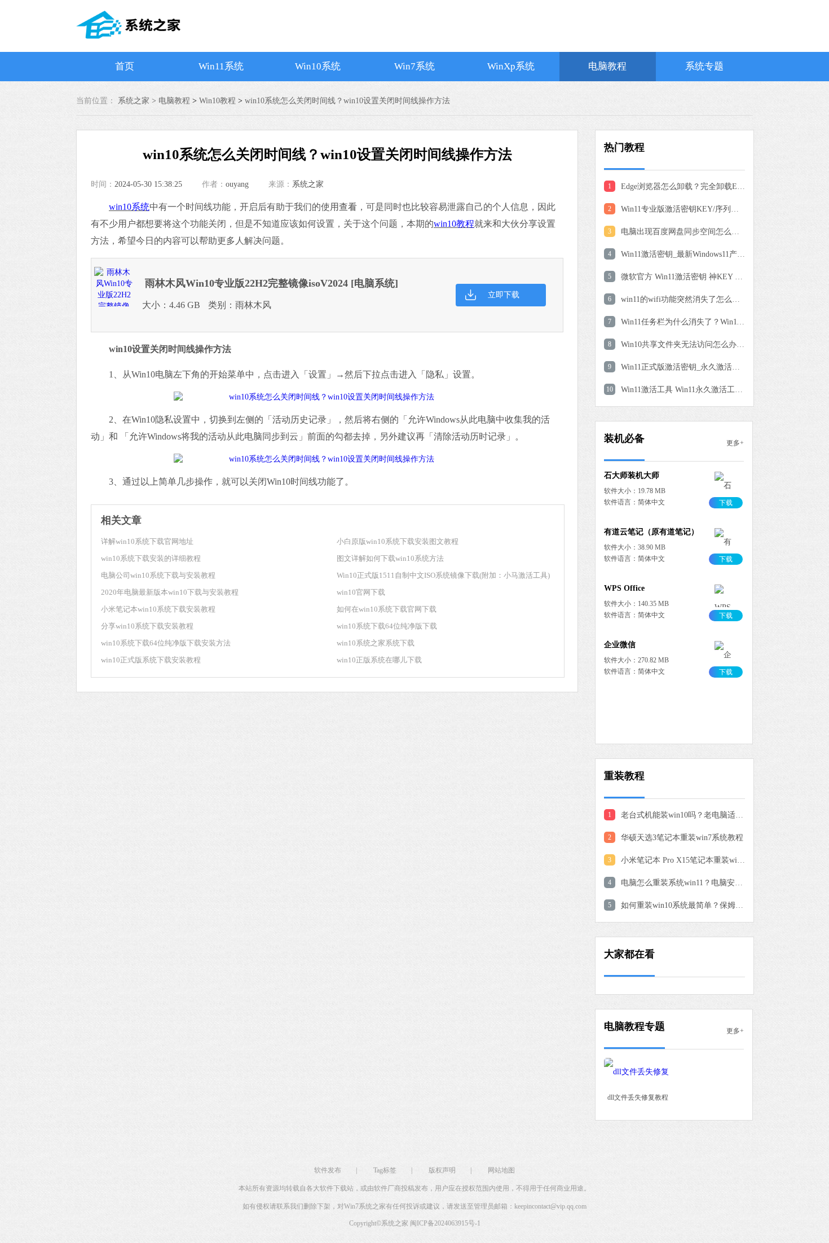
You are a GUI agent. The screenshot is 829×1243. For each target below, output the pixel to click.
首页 (124, 66)
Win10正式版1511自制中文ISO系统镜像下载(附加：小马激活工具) (443, 575)
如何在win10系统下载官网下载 (386, 609)
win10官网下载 (361, 592)
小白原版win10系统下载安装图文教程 (397, 541)
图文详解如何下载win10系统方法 (390, 558)
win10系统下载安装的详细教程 (151, 558)
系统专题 (704, 66)
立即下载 (503, 295)
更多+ (735, 443)
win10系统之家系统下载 (375, 643)
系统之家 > (138, 100)
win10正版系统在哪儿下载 (379, 660)
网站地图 (501, 1170)
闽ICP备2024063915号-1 (445, 1223)
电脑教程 (607, 66)
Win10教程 (217, 100)
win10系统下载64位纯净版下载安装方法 (166, 643)
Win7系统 (414, 66)
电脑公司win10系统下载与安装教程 (158, 575)
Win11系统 (221, 66)
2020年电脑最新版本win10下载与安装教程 (170, 592)
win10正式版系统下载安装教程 (151, 660)
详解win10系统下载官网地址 (147, 541)
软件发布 (327, 1170)
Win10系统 (318, 66)
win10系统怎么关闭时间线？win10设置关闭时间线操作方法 (347, 100)
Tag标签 (384, 1170)
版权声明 (442, 1170)
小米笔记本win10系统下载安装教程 (158, 609)
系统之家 (308, 184)
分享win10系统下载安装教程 (147, 626)
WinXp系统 (511, 66)
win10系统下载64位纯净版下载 (387, 626)
